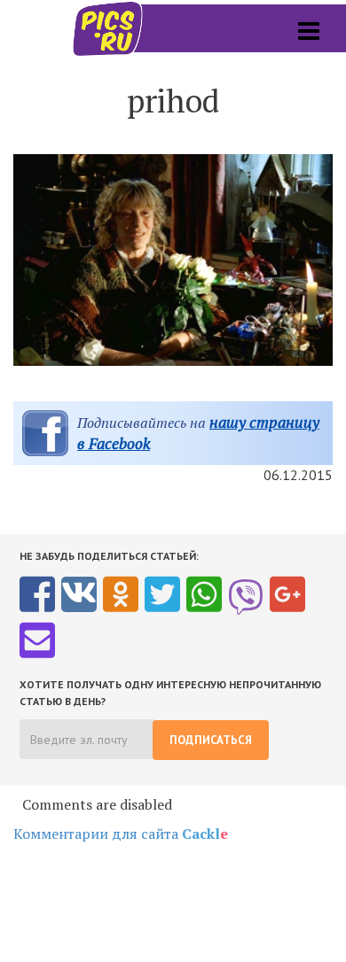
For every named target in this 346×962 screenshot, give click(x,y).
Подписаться (210, 740)
